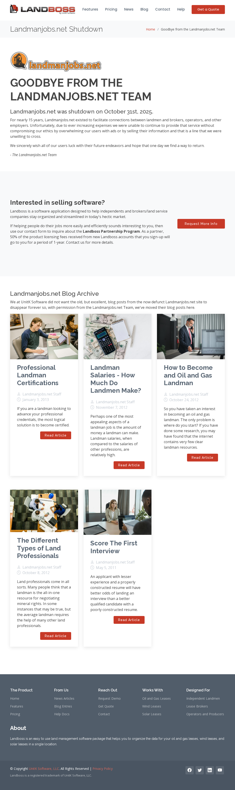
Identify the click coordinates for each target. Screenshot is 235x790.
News (129, 9)
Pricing (111, 9)
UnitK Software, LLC (44, 768)
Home (150, 29)
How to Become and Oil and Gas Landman (188, 375)
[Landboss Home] (43, 9)
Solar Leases (151, 714)
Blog (144, 9)
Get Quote (106, 706)
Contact (162, 9)
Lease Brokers (197, 706)
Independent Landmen (203, 698)
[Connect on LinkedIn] (210, 770)
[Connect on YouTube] (220, 770)
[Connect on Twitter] (200, 770)
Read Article (56, 435)
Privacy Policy (102, 768)
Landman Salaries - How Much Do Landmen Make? (115, 379)
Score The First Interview (113, 547)
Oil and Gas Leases (156, 698)
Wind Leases (151, 706)
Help (181, 9)
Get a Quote (208, 9)
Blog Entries (63, 706)
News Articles (64, 698)
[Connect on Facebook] (189, 770)
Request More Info (201, 224)
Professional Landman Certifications (38, 375)
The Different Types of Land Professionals (39, 548)
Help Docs (62, 714)
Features (90, 9)
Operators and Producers (205, 714)
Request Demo (109, 698)
